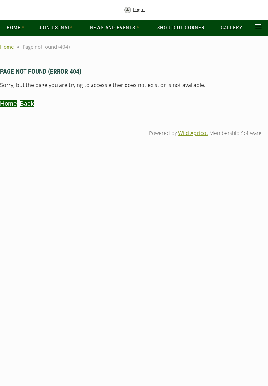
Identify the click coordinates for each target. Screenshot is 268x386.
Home (7, 47)
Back (27, 103)
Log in (139, 9)
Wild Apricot (193, 133)
